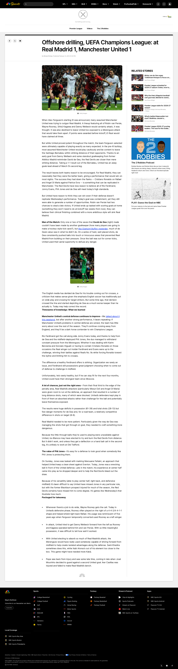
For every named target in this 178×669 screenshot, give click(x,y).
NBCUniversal (16, 658)
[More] (158, 4)
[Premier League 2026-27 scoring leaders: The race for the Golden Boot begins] (137, 128)
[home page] (13, 4)
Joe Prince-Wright (150, 80)
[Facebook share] (9, 41)
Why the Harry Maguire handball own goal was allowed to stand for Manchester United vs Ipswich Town (158, 96)
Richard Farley (48, 56)
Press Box (45, 655)
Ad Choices (52, 655)
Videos (89, 28)
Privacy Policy (60, 655)
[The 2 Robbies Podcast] (151, 149)
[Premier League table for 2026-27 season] (137, 108)
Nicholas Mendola (160, 109)
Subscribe (9, 608)
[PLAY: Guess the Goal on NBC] (151, 189)
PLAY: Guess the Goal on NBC (146, 202)
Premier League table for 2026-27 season (157, 107)
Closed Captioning (22, 655)
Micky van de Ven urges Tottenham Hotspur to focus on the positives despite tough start (157, 76)
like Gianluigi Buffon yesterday (93, 228)
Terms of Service (91, 655)
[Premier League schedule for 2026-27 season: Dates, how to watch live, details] (137, 87)
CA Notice (83, 655)
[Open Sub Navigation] (67, 4)
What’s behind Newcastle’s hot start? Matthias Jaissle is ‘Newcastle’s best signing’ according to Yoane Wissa (156, 117)
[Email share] (20, 41)
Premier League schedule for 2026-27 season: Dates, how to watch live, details (157, 86)
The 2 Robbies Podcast (142, 162)
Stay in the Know (10, 600)
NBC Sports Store (36, 655)
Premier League (76, 28)
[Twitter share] (15, 41)
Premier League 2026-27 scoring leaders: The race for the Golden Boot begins (157, 127)
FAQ (29, 655)
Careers (13, 655)
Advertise (7, 655)
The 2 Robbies (102, 28)
